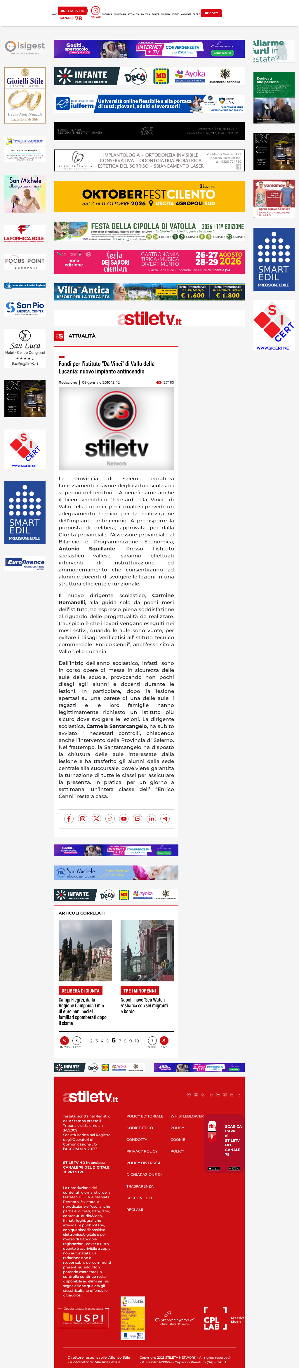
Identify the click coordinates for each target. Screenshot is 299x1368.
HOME (54, 14)
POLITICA (145, 14)
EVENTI (175, 14)
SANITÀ (155, 14)
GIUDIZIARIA (120, 14)
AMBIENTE (186, 14)
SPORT (196, 14)
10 (137, 1041)
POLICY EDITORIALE (144, 1116)
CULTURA (166, 14)
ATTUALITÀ (133, 14)
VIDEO (213, 13)
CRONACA (107, 14)
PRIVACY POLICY (142, 1151)
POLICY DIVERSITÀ (143, 1163)
